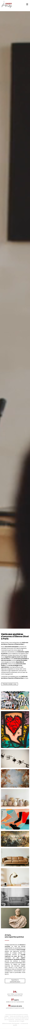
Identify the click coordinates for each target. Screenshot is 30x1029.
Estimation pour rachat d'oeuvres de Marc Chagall (18, 1020)
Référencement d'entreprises (10, 1023)
